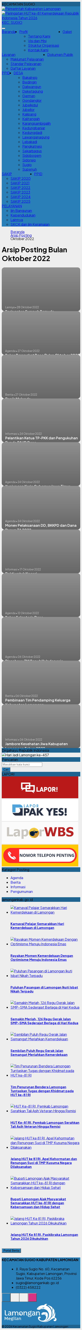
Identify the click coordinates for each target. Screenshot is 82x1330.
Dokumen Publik (60, 54)
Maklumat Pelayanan (27, 59)
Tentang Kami (39, 36)
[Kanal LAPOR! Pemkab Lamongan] (14, 1299)
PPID (6, 73)
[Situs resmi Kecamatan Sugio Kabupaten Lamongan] (6, 1299)
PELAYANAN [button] (12, 206)
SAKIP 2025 (20, 201)
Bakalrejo (29, 77)
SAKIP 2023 (20, 192)
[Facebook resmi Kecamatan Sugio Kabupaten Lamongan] (23, 1299)
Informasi (17, 887)
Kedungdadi (32, 132)
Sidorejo (29, 160)
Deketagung (32, 91)
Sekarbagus (32, 151)
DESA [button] (18, 73)
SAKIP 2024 (20, 196)
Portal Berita (11, 1250)
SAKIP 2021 (20, 183)
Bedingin (29, 82)
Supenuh (29, 169)
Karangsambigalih (36, 123)
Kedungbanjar (33, 128)
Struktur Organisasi (43, 45)
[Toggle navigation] (3, 28)
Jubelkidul (30, 105)
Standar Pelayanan (25, 63)
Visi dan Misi (37, 40)
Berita (15, 882)
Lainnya (16, 219)
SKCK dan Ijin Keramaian (30, 224)
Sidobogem (31, 155)
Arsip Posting (21, 235)
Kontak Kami (38, 50)
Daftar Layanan (23, 68)
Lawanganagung (35, 137)
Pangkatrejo (32, 146)
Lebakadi (29, 141)
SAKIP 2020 (20, 178)
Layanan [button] (9, 54)
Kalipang (29, 114)
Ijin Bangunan (21, 210)
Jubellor (28, 109)
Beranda (9, 31)
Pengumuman (21, 891)
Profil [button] (23, 31)
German (28, 96)
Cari (6, 769)
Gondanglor (32, 100)
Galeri (67, 31)
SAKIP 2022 (20, 187)
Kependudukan (22, 215)
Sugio (27, 164)
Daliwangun (31, 86)
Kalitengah (31, 118)
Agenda (16, 877)
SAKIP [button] (7, 173)
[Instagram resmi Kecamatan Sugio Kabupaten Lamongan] (32, 1299)
